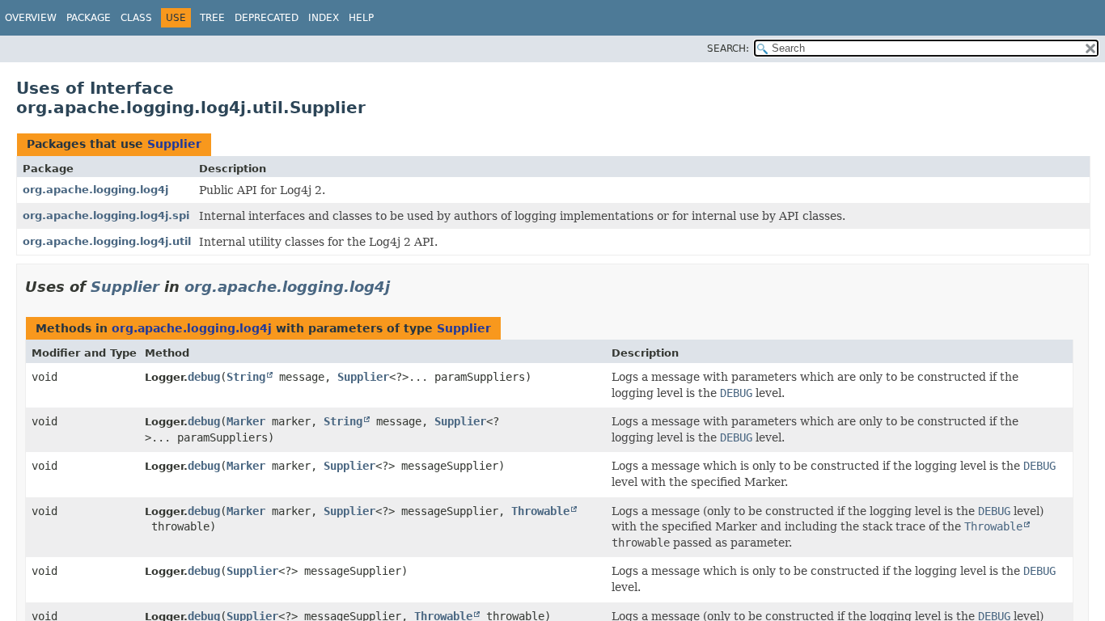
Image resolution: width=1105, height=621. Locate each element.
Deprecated (266, 17)
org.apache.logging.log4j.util (107, 241)
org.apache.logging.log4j (95, 190)
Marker (246, 421)
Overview (31, 17)
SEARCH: (728, 48)
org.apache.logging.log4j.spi (106, 215)
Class (136, 17)
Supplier (174, 143)
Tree (212, 17)
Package (88, 17)
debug (204, 376)
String (246, 376)
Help (361, 17)
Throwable (540, 511)
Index (323, 17)
